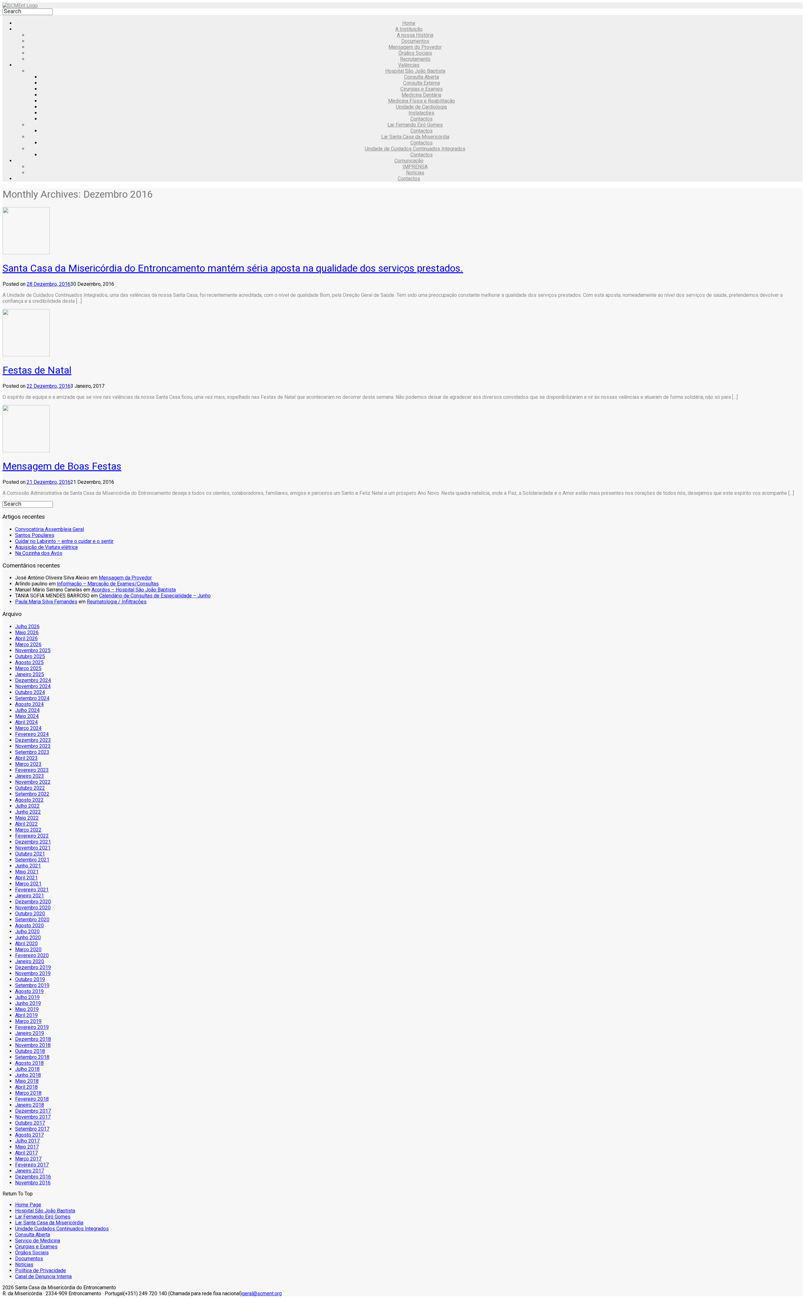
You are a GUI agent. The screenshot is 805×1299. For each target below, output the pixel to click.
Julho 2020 (27, 932)
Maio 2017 (27, 1147)
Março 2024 (28, 728)
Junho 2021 (28, 866)
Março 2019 (28, 1021)
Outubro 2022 (30, 788)
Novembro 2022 (33, 782)
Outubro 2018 (30, 1051)
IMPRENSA (415, 167)
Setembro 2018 (32, 1057)
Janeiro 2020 (29, 961)
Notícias (415, 173)
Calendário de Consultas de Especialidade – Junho (155, 596)
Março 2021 (28, 884)
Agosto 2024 (29, 704)
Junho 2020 (28, 937)
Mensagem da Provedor (125, 578)
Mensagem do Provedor (415, 47)
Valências (408, 65)
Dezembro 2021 (33, 842)
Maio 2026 (27, 632)
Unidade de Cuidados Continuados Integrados (415, 149)
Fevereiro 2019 (32, 1027)
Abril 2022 (26, 824)
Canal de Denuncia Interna (43, 1276)
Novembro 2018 (33, 1045)
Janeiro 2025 (29, 674)
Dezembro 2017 (33, 1111)
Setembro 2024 (32, 698)
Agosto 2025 (29, 662)
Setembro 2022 (32, 794)
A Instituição (409, 29)
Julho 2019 (27, 997)
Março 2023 (28, 764)
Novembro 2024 (33, 686)
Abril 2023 (26, 758)
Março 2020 (28, 949)
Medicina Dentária (421, 95)
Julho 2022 (27, 806)
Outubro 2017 (30, 1123)
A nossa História (415, 35)
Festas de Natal (37, 370)
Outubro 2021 (30, 854)
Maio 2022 (27, 818)
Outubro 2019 (30, 979)
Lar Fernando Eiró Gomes (415, 125)
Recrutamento (415, 59)
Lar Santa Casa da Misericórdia (415, 137)
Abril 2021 (26, 878)
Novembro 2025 (33, 650)
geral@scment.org (262, 1293)
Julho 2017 (27, 1141)
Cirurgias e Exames (421, 89)
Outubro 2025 (30, 656)
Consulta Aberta (421, 77)
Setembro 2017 (32, 1129)
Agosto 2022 (29, 800)
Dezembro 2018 (33, 1039)
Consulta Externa (421, 83)
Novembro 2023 (33, 746)
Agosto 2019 (29, 991)
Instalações (421, 113)
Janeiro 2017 (29, 1171)
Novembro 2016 (33, 1183)
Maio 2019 (27, 1009)
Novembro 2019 (33, 973)
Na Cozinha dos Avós (38, 553)
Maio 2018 (27, 1081)
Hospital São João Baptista (415, 71)
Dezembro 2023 (33, 740)
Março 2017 (28, 1159)
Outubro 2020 (30, 914)
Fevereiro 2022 (32, 836)
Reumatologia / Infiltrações (117, 602)
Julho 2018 (27, 1069)
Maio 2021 (27, 872)
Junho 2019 (28, 1003)
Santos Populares (34, 535)
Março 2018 (28, 1093)
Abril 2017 (26, 1153)
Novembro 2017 (33, 1117)
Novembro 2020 (33, 908)
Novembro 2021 (33, 848)
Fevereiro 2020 (32, 955)
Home (408, 23)
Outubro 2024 (30, 692)
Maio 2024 (27, 716)
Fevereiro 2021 (32, 890)
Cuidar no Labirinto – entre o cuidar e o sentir (64, 541)
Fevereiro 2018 (32, 1099)
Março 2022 (28, 830)
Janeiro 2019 (29, 1033)
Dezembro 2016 (33, 1177)
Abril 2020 (26, 943)
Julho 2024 (27, 710)
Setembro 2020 (32, 920)
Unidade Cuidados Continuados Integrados (62, 1229)
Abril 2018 (26, 1087)
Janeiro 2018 (29, 1105)
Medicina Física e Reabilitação (421, 101)
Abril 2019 (26, 1015)
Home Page (28, 1205)
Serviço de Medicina (37, 1241)
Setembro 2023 (32, 752)
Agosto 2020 (29, 926)
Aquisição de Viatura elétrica (46, 547)
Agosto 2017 (29, 1135)
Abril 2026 (26, 638)
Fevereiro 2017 (32, 1165)
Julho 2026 (27, 627)
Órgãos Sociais (415, 53)
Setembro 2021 (32, 860)
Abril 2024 (26, 722)
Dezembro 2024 (33, 680)
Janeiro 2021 (29, 896)
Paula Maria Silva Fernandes (46, 602)
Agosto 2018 (29, 1063)
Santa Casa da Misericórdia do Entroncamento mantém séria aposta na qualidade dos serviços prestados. (233, 268)
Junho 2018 (28, 1075)
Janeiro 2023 (29, 776)
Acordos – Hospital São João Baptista (134, 590)
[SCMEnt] (20, 5)
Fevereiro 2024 (32, 734)
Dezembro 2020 (33, 902)
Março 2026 (28, 644)
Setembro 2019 (32, 985)
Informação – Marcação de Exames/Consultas (108, 584)
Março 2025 (28, 668)
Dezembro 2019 (33, 967)
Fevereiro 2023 (32, 770)
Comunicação (409, 161)
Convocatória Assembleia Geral (49, 529)
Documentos (415, 41)
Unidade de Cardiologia (421, 107)
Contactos (421, 119)
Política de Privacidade (40, 1271)
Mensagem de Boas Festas (62, 466)
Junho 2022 (28, 812)
